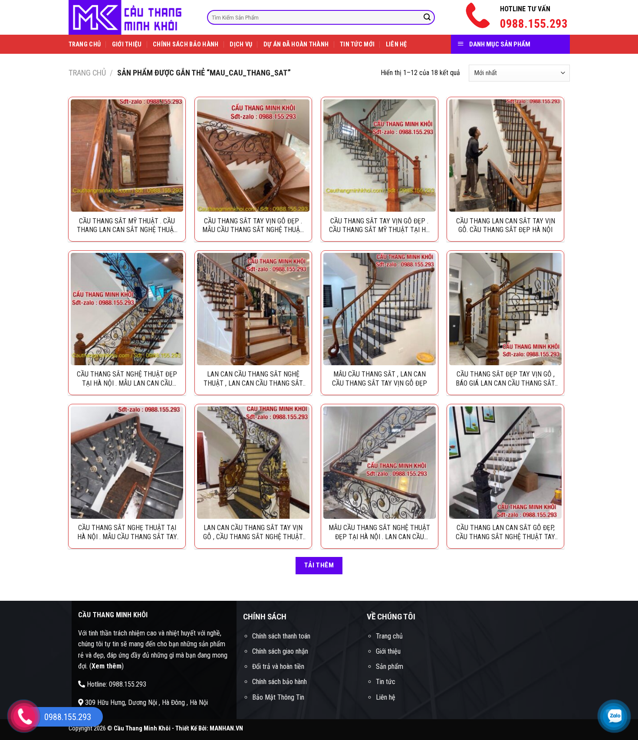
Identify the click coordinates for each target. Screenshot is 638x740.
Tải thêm (319, 565)
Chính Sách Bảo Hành (185, 44)
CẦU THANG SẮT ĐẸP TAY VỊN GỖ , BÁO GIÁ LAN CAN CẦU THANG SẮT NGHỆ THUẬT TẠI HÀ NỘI (505, 378)
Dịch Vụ (241, 44)
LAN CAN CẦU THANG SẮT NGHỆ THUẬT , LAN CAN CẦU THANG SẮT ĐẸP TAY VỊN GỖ (253, 378)
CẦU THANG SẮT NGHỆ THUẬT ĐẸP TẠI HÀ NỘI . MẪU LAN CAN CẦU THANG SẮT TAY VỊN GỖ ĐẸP (127, 378)
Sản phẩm (389, 666)
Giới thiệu (388, 651)
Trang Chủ (85, 44)
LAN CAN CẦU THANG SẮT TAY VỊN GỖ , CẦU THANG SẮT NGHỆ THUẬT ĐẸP (253, 532)
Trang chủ (87, 72)
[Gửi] (427, 17)
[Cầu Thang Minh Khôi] (131, 17)
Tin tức (385, 682)
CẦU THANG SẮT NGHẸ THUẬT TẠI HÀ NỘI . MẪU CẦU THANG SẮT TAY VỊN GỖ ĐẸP (127, 532)
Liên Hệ (396, 44)
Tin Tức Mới (357, 44)
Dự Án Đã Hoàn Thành (296, 44)
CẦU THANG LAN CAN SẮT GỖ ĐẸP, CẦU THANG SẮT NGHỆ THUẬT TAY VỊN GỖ (505, 532)
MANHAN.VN (226, 728)
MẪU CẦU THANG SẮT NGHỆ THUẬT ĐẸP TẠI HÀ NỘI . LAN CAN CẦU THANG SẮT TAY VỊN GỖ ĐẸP (379, 532)
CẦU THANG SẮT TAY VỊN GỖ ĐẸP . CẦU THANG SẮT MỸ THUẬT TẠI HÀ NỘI (379, 225)
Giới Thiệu (127, 44)
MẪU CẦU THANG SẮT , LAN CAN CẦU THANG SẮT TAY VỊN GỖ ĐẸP (379, 378)
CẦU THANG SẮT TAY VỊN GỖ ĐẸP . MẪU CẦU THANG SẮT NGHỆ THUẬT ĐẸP (253, 225)
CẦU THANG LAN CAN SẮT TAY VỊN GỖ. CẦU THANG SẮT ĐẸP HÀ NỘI (505, 225)
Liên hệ (385, 697)
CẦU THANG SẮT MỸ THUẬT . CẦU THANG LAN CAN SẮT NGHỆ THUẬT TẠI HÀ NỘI (127, 225)
